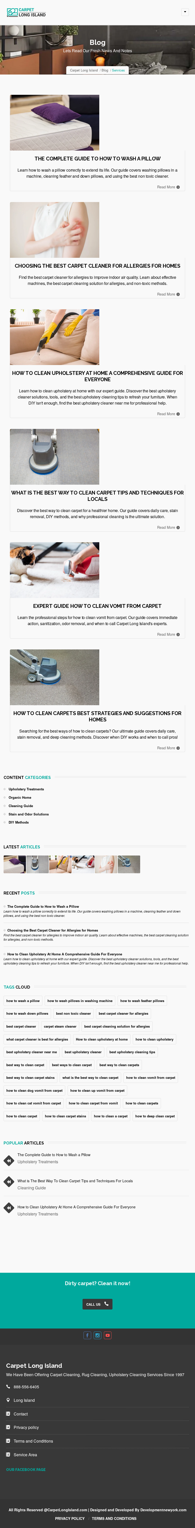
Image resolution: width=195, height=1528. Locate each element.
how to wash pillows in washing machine (79, 1000)
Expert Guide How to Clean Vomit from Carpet (97, 606)
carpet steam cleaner (60, 1026)
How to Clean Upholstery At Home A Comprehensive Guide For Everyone (97, 376)
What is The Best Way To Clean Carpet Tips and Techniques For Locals (97, 496)
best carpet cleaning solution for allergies (117, 1026)
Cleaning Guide (21, 805)
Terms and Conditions (33, 1441)
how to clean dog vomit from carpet (34, 1090)
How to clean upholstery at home (102, 1039)
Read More (166, 186)
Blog (105, 70)
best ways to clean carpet (72, 1064)
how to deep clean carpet (155, 1116)
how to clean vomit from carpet (150, 1077)
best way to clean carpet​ (25, 1064)
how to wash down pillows (27, 1013)
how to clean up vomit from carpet (97, 1090)
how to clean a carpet (110, 1116)
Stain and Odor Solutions (29, 814)
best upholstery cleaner (83, 1051)
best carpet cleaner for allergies (123, 1013)
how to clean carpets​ (142, 1103)
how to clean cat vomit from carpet (33, 1103)
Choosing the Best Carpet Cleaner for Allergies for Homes (97, 266)
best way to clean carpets (119, 1064)
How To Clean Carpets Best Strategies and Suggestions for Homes (97, 716)
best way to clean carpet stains (30, 1077)
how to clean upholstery (154, 1039)
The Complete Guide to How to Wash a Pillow (98, 159)
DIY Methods (19, 822)
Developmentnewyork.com (163, 1509)
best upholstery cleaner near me (31, 1051)
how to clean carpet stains (65, 1116)
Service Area (25, 1455)
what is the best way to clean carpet (90, 1077)
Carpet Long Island (84, 70)
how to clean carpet (21, 1116)
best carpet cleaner (21, 1026)
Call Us (94, 1304)
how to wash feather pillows (142, 1000)
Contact (20, 1414)
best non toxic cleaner (73, 1013)
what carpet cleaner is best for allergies (37, 1039)
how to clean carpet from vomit (93, 1103)
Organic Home (20, 797)
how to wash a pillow (23, 1000)
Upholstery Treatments (26, 789)
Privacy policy (26, 1427)
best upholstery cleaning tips (132, 1051)
